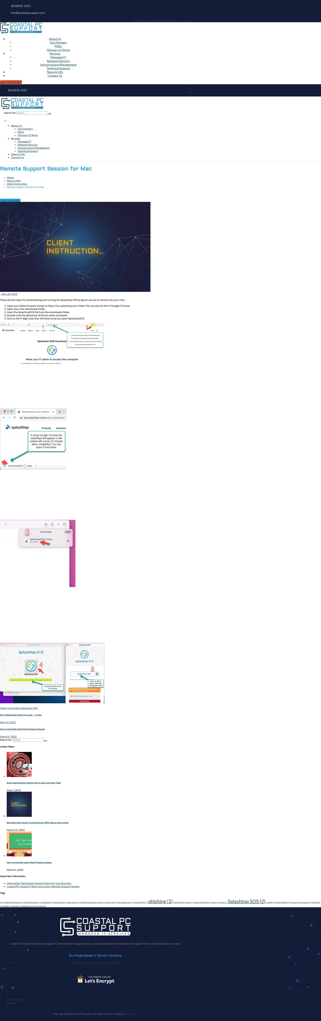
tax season (305, 902)
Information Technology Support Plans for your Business (39, 883)
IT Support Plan (140, 902)
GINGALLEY (131, 1013)
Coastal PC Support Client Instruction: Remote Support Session (43, 886)
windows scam (29, 906)
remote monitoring (202, 902)
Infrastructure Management (58, 64)
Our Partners (58, 42)
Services (54, 53)
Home (10, 177)
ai (2, 902)
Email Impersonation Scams (93, 902)
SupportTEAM (282, 902)
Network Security (58, 61)
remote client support (183, 902)
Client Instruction (17, 183)
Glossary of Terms (58, 50)
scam (214, 902)
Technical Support (58, 68)
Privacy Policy (15, 999)
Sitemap (11, 1002)
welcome (16, 906)
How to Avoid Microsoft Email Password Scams (29, 862)
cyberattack (46, 902)
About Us (55, 39)
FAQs (58, 46)
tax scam (294, 902)
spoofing (270, 902)
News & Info (55, 72)
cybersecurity (59, 902)
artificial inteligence (13, 902)
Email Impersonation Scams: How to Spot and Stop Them (34, 783)
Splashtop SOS (29, 708)
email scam (111, 902)
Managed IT (58, 57)
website (7, 906)
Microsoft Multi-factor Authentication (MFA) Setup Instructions (38, 822)
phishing (160, 901)
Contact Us (55, 75)
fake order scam (125, 902)
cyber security (73, 902)
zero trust (41, 906)
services (222, 902)
